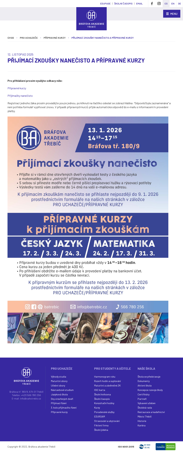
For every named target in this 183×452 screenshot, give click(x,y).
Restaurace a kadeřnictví (151, 412)
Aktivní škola (145, 385)
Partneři (142, 398)
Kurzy (97, 407)
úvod (11, 37)
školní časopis (123, 3)
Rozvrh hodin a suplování (107, 381)
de (179, 3)
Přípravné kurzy (55, 37)
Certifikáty (143, 394)
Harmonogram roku (104, 376)
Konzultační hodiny (104, 403)
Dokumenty (144, 381)
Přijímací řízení (58, 403)
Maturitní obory (59, 381)
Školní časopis (102, 398)
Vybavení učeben (146, 403)
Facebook (151, 3)
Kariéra (141, 425)
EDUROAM (99, 416)
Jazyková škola (59, 394)
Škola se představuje (149, 376)
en (172, 3)
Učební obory (58, 385)
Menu (173, 13)
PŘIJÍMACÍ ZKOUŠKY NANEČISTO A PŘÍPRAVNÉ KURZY (102, 37)
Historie (142, 420)
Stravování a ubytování (107, 420)
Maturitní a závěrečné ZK (107, 385)
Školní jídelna (101, 429)
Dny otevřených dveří (62, 398)
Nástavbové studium (62, 389)
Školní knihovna (102, 394)
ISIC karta (99, 389)
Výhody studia (58, 376)
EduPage (105, 3)
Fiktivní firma (101, 425)
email (139, 3)
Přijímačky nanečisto (20, 95)
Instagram (159, 3)
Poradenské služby (104, 412)
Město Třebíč (145, 416)
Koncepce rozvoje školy (150, 389)
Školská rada (145, 407)
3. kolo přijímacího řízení (63, 407)
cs (166, 3)
